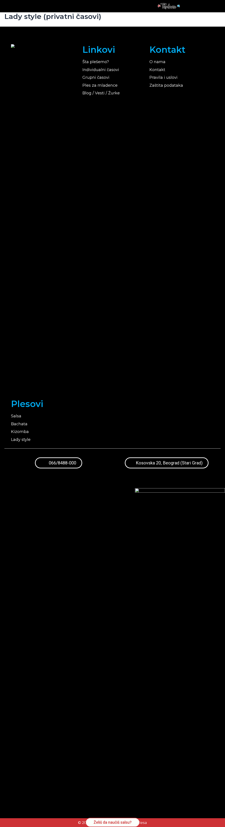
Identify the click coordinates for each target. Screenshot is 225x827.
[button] (206, 6)
